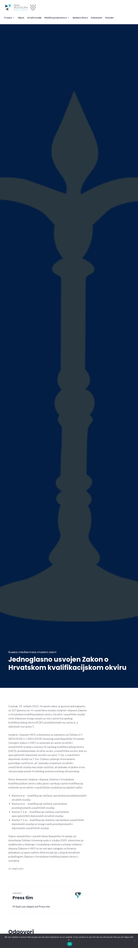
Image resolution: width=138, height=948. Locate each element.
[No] (134, 940)
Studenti (42, 652)
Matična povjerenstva (55, 17)
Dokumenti (96, 17)
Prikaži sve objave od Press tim (31, 906)
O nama (8, 17)
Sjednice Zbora (80, 17)
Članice (13, 652)
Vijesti (21, 17)
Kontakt (109, 17)
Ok (69, 944)
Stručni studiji (34, 17)
